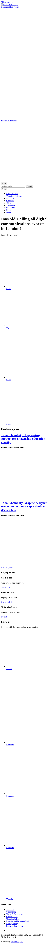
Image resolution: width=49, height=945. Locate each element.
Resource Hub (12, 193)
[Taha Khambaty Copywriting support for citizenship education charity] (24, 497)
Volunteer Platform (14, 196)
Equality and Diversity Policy (18, 921)
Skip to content (7, 2)
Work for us (11, 912)
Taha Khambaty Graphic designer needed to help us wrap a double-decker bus (24, 506)
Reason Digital (17, 942)
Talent (8, 203)
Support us (10, 208)
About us (10, 198)
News (8, 212)
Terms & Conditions (14, 914)
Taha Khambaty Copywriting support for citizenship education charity (23, 438)
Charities (10, 201)
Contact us (5, 587)
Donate (4, 617)
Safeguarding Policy (14, 926)
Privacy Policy (12, 923)
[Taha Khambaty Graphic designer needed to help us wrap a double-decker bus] (24, 565)
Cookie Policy (12, 916)
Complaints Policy (13, 919)
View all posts (7, 567)
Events (9, 210)
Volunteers (10, 205)
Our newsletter (7, 602)
